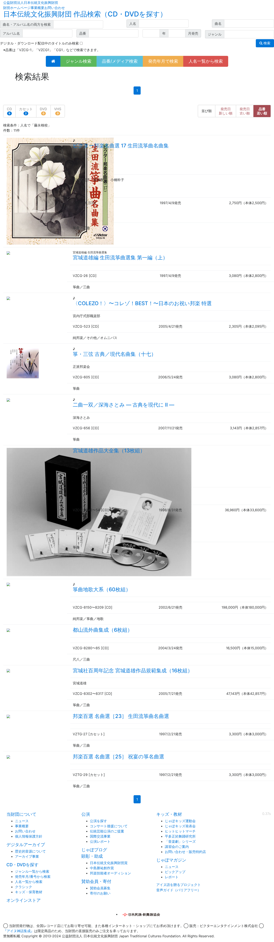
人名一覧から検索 (206, 61)
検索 (266, 43)
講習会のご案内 (177, 846)
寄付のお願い (100, 893)
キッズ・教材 (169, 814)
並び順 (206, 111)
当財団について (21, 814)
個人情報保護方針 (28, 836)
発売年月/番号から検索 (33, 876)
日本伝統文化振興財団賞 (109, 863)
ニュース (22, 821)
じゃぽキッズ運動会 (180, 821)
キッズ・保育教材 (28, 892)
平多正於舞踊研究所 (180, 836)
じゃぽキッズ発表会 (180, 826)
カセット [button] (26, 111)
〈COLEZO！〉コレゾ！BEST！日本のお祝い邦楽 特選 (142, 303)
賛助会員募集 (100, 888)
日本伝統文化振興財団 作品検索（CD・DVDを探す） (85, 14)
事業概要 (37, 8)
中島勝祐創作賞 (102, 868)
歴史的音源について (30, 851)
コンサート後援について (109, 826)
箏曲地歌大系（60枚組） (102, 589)
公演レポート (100, 841)
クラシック (23, 887)
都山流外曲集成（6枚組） (103, 630)
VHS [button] (57, 111)
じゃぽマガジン (171, 860)
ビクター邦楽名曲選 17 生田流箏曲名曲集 (121, 146)
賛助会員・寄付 (96, 881)
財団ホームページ (17, 8)
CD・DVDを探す (22, 864)
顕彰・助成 (92, 856)
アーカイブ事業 (27, 856)
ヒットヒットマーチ (180, 831)
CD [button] (9, 111)
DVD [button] (43, 111)
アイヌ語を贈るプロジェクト (178, 885)
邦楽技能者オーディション (110, 873)
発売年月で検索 (163, 61)
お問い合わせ (54, 8)
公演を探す (98, 821)
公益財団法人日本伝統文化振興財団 (30, 2)
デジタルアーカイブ (25, 844)
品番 (262, 111)
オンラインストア (23, 900)
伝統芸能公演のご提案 (107, 831)
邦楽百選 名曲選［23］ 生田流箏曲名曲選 (121, 716)
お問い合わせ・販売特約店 (185, 852)
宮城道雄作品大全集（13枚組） (109, 450)
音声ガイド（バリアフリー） (178, 890)
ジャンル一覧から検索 (32, 871)
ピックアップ (175, 872)
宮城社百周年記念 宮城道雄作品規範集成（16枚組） (133, 670)
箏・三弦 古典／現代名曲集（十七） (114, 354)
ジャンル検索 (78, 61)
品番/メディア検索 (120, 61)
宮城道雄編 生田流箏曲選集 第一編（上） (120, 257)
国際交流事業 (100, 836)
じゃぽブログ (94, 849)
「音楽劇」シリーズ (180, 841)
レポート (172, 877)
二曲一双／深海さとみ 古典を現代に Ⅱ (123, 405)
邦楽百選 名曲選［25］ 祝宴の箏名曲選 (118, 756)
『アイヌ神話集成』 (18, 931)
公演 (85, 814)
